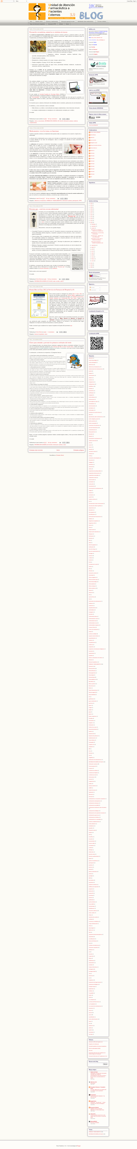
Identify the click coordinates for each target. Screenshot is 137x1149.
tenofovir (90, 964)
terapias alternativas (93, 967)
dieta (90, 527)
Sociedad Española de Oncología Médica (49, 94)
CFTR (90, 455)
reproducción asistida (93, 917)
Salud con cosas (94, 1082)
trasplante (91, 980)
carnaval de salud (92, 451)
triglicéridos (91, 988)
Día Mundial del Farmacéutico (95, 516)
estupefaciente (92, 642)
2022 (91, 203)
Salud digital (91, 928)
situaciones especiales (93, 947)
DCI (89, 501)
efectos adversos (92, 588)
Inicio (31, 21)
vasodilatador (91, 1017)
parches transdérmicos (93, 860)
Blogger (78, 1145)
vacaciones (91, 1008)
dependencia (91, 507)
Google (90, 707)
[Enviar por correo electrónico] (63, 119)
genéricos (91, 703)
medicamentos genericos (94, 815)
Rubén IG (92, 150)
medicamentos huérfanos (94, 817)
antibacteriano (92, 384)
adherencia (91, 364)
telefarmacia (91, 960)
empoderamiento (92, 607)
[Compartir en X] (66, 119)
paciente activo (92, 854)
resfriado (90, 919)
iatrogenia (91, 746)
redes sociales (56, 281)
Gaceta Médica (71, 295)
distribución (91, 536)
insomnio (91, 768)
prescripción (91, 880)
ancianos (90, 379)
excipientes (91, 646)
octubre (93, 228)
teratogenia (91, 969)
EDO (90, 568)
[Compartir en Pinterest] (69, 119)
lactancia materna (92, 785)
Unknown (92, 153)
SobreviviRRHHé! (94, 1121)
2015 (91, 216)
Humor (67, 24)
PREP (90, 878)
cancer (90, 445)
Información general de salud (67, 21)
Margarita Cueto (93, 142)
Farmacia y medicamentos (52, 21)
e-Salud (90, 557)
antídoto (90, 388)
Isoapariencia (91, 781)
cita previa (91, 460)
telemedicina (91, 962)
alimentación (91, 375)
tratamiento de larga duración (95, 982)
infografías (91, 757)
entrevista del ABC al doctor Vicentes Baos (63, 346)
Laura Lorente (93, 140)
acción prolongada (92, 362)
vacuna (90, 1010)
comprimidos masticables (94, 475)
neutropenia (91, 845)
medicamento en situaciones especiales (97, 798)
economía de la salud (93, 564)
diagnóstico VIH (92, 523)
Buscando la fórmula (95, 1107)
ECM (90, 562)
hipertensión (91, 733)
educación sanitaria (93, 573)
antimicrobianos (92, 397)
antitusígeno (91, 410)
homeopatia (91, 742)
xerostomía (91, 1032)
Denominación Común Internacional (96, 503)
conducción (91, 484)
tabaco (90, 958)
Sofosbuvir (91, 949)
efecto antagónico (92, 577)
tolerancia (91, 975)
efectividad (91, 575)
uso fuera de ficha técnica (94, 1001)
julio (92, 249)
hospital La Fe (91, 744)
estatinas (91, 640)
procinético (91, 882)
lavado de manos (92, 790)
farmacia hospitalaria (39, 334)
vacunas (90, 1012)
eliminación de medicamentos (95, 601)
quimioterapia (92, 906)
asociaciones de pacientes (94, 425)
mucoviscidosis (92, 841)
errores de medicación (93, 629)
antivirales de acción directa (94, 412)
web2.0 (62, 281)
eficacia (90, 590)
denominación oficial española (95, 505)
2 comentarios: (51, 332)
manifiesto (54, 268)
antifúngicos (91, 392)
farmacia (90, 659)
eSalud (90, 631)
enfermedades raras (93, 623)
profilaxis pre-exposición (93, 886)
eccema (90, 560)
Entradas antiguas (79, 450)
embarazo (91, 603)
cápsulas (90, 449)
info (89, 755)
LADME (90, 787)
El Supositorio (93, 1094)
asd (91, 176)
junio (92, 251)
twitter (90, 995)
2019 (91, 209)
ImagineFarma (93, 1101)
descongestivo (92, 512)
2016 (91, 214)
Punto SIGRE (91, 904)
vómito (90, 1027)
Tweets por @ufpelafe (93, 125)
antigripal (91, 395)
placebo (90, 869)
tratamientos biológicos (93, 984)
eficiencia (91, 592)
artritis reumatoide (92, 423)
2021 (91, 205)
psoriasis (90, 897)
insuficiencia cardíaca (93, 770)
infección (91, 753)
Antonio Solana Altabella (95, 132)
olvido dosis (91, 852)
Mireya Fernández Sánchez (95, 145)
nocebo (90, 847)
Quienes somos (39, 21)
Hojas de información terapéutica (37, 24)
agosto (92, 247)
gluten (90, 705)
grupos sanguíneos (92, 716)
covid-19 (90, 497)
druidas (90, 555)
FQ (89, 696)
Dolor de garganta (92, 544)
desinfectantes (92, 514)
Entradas (93, 287)
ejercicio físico (92, 596)
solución (90, 954)
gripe (90, 712)
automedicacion (92, 429)
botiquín (90, 436)
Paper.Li (97, 51)
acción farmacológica (93, 360)
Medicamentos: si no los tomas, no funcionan (44, 131)
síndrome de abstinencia (94, 945)
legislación (91, 792)
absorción (91, 358)
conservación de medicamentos (95, 488)
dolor (90, 542)
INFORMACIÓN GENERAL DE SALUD (54, 121)
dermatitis (91, 510)
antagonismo (91, 382)
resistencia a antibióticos (94, 921)
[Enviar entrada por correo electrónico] (60, 118)
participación (75, 200)
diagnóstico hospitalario (93, 520)
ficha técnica (91, 685)
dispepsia (91, 534)
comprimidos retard (93, 477)
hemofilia (91, 718)
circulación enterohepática (94, 458)
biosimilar (91, 434)
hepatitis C (91, 722)
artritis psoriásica (92, 421)
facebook (90, 655)
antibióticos (91, 386)
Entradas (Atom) (60, 455)
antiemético (91, 390)
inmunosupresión (92, 766)
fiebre (90, 688)
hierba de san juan (93, 727)
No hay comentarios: (53, 118)
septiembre (93, 245)
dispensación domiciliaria (94, 531)
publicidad (91, 899)
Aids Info (90, 1050)
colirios (90, 468)
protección (91, 891)
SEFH (90, 932)
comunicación (91, 479)
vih (89, 1023)
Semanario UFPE (52, 24)
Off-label (90, 849)
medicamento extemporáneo (95, 801)
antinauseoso (91, 399)
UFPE (80, 200)
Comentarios (93, 290)
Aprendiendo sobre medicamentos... (86, 21)
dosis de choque (92, 549)
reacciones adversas (93, 910)
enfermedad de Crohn (93, 618)
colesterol (91, 466)
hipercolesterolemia (93, 729)
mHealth (90, 828)
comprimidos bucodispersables (95, 471)
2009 (91, 267)
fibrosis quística (92, 683)
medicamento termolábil (94, 805)
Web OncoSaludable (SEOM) (94, 1048)
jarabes (90, 783)
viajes (90, 1021)
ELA (89, 599)
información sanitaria (68, 121)
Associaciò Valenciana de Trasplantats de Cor (98, 1056)
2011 (91, 263)
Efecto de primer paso (93, 579)
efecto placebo (92, 583)
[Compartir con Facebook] (67, 119)
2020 (91, 207)
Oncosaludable (35, 97)
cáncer (35, 121)
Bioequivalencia (92, 431)
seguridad (91, 936)
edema (90, 566)
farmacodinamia (92, 670)
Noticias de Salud (94, 1072)
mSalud (90, 832)
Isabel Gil (92, 137)
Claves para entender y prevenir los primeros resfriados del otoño (50, 342)
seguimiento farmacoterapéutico (95, 934)
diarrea (90, 525)
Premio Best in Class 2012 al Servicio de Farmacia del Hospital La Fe (51, 290)
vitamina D (91, 1025)
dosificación (91, 547)
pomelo (90, 873)
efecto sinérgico (92, 586)
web (43, 222)
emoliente (91, 605)
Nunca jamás (93, 1083)
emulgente (91, 612)
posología (91, 875)
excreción (91, 651)
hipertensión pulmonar (93, 735)
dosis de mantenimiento (94, 551)
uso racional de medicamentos (95, 1006)
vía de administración (93, 1019)
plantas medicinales (93, 871)
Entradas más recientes (36, 450)
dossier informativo (44, 268)
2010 (91, 265)
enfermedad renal (92, 620)
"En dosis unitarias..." (102, 21)
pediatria (91, 865)
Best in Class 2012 (77, 293)
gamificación (91, 698)
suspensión (91, 956)
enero (92, 260)
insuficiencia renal (92, 774)
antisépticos (91, 408)
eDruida (61, 24)
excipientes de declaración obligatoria (96, 649)
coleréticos (91, 464)
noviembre (93, 226)
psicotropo (91, 895)
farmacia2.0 (91, 666)
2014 (91, 218)
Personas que (61, 266)
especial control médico (93, 636)
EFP (89, 594)
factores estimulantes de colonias (95, 657)
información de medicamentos (95, 759)
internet (90, 779)
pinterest (91, 867)
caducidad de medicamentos (95, 438)
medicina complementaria (94, 821)
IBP (89, 748)
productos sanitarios (93, 884)
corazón (90, 492)
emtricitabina (91, 609)
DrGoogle (91, 553)
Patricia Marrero (93, 148)
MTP (90, 834)
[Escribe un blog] (64, 119)
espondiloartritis (92, 638)
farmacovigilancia (92, 679)
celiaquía (91, 453)
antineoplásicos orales (93, 401)
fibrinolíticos (91, 681)
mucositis (91, 839)
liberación (91, 794)
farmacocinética (92, 668)
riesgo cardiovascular (93, 923)
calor (90, 442)
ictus (90, 751)
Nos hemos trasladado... (95, 1122)
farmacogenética (92, 672)
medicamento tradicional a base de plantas (97, 807)
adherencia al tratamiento (40, 200)
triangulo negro (92, 986)
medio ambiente (92, 823)
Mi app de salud (92, 830)
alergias (90, 373)
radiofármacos (91, 908)
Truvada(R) (91, 993)
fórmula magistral (92, 692)
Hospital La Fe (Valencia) (94, 1044)
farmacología (91, 675)
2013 (91, 220)
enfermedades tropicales (94, 625)
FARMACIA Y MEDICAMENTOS (54, 200)
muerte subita (92, 843)
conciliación (91, 481)
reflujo (90, 915)
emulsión (91, 614)
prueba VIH (91, 893)
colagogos (91, 462)
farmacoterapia (92, 677)
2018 (91, 211)
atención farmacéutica (93, 427)
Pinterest (95, 49)
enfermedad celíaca (93, 616)
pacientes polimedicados (94, 856)
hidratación (91, 725)
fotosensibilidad (92, 694)
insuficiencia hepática (93, 772)
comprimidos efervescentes (94, 473)
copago (90, 490)
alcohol (90, 371)
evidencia (91, 644)
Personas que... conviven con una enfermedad (43, 209)
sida (90, 943)
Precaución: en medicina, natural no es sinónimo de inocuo (48, 32)
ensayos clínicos (92, 627)
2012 (91, 222)
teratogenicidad (92, 971)
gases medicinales (92, 701)
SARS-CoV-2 (91, 930)
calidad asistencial (92, 440)
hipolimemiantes (92, 738)
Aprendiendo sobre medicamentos (96, 416)
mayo (92, 253)
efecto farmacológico (93, 581)
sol (89, 951)
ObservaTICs (93, 1113)
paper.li (90, 858)
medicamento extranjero (94, 803)
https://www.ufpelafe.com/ (96, 37)
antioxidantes (91, 403)
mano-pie (91, 796)
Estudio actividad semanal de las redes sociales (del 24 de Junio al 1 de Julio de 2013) (98, 1116)
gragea (90, 709)
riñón (90, 925)
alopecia (90, 377)
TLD (89, 973)
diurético (91, 538)
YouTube (93, 47)
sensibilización (92, 938)
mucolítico (91, 836)
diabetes (90, 518)
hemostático (91, 720)
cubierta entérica (92, 499)
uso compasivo (92, 999)
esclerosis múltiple (92, 633)
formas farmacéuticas (93, 690)
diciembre (93, 224)
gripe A (90, 714)
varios (46, 334)
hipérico (90, 731)
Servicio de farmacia (93, 941)
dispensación (91, 529)
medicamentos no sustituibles (95, 819)
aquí (71, 325)
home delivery (92, 740)
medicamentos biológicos (94, 810)
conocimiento (41, 121)
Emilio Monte (93, 134)
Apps (90, 414)
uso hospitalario (92, 1004)
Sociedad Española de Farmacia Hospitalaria (97, 1046)
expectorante (91, 653)
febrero (93, 258)
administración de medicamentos (95, 369)
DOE (90, 540)
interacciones (91, 777)
